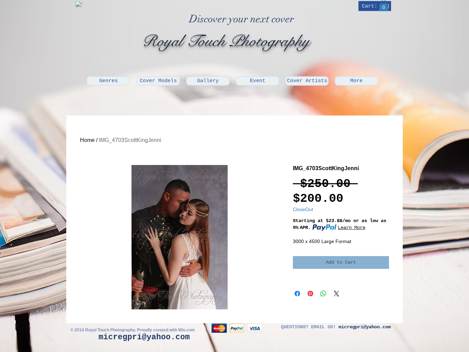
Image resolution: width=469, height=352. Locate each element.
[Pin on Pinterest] (310, 293)
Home (87, 140)
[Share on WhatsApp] (323, 293)
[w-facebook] (79, 4)
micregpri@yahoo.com (144, 337)
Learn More (351, 227)
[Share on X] (336, 293)
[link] (375, 6)
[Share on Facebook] (297, 293)
